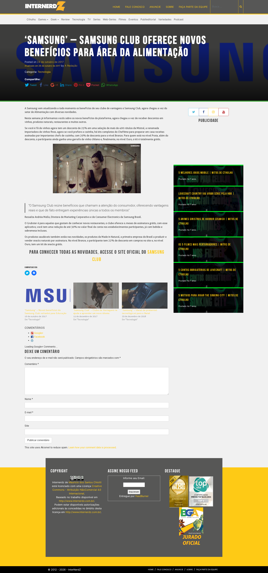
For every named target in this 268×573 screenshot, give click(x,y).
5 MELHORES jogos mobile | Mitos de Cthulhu (206, 173)
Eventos (133, 19)
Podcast (178, 19)
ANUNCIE (155, 6)
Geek (54, 19)
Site (27, 425)
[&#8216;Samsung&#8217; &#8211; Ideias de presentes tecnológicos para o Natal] (145, 296)
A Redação (71, 65)
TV (89, 19)
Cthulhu (31, 19)
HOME (116, 6)
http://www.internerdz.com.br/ (76, 500)
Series (96, 19)
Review (65, 19)
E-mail (29, 412)
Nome (29, 399)
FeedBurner (142, 496)
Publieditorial (148, 19)
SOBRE (170, 6)
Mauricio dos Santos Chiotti (85, 482)
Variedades (164, 19)
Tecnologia (78, 19)
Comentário (32, 364)
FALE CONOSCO (135, 6)
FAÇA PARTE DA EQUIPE (193, 6)
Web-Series (109, 19)
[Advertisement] (208, 144)
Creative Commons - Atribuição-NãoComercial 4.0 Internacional (77, 489)
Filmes (122, 19)
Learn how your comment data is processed (92, 447)
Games (42, 19)
